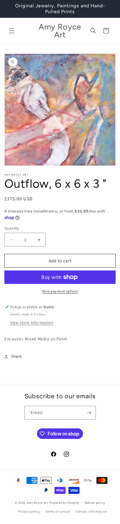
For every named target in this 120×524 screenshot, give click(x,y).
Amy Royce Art (37, 502)
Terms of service (57, 511)
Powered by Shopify (64, 502)
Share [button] (16, 356)
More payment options (60, 291)
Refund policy (94, 503)
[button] (11, 30)
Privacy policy (29, 511)
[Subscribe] (89, 413)
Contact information (91, 511)
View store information (31, 322)
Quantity (11, 228)
